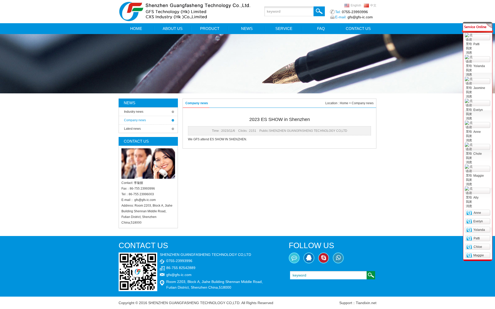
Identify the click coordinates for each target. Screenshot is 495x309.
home (136, 28)
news (247, 28)
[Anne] (469, 212)
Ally (475, 197)
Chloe (478, 247)
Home (344, 103)
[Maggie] (469, 255)
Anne (477, 132)
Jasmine (479, 88)
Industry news (133, 111)
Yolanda (479, 66)
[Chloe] (469, 246)
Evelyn (478, 110)
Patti (476, 44)
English (356, 5)
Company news (135, 120)
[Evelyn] (469, 221)
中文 (373, 5)
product (209, 28)
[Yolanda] (469, 229)
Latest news (132, 129)
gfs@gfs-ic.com (145, 200)
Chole (477, 154)
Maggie (478, 175)
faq (321, 28)
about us (173, 28)
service (283, 28)
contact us (358, 28)
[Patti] (469, 238)
